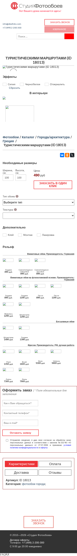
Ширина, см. (8, 171)
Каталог (28, 137)
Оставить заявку (20, 432)
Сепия (11, 84)
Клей (11, 234)
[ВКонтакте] (62, 155)
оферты (44, 448)
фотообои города (33, 484)
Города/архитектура (53, 137)
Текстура (8, 209)
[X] (72, 155)
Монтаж (27, 234)
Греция (8, 141)
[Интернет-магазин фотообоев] (37, 5)
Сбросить (14, 87)
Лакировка (48, 234)
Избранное (59, 29)
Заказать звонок (60, 22)
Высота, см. (20, 171)
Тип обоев (9, 196)
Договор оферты (19, 539)
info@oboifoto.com (12, 24)
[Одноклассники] (67, 155)
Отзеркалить (57, 84)
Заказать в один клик (53, 185)
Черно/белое (32, 84)
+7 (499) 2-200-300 (12, 27)
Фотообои (11, 137)
